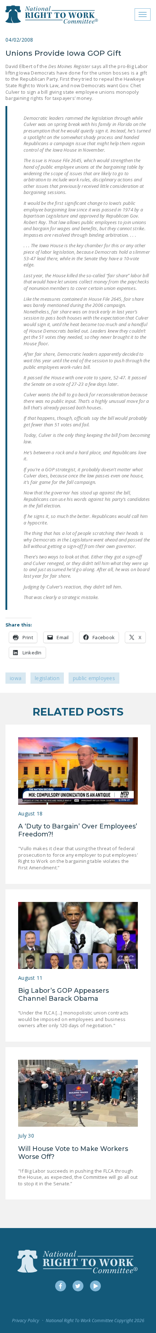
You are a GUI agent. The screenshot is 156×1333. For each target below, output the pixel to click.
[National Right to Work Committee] (52, 14)
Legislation (47, 678)
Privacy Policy (25, 1320)
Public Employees (94, 678)
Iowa (15, 678)
